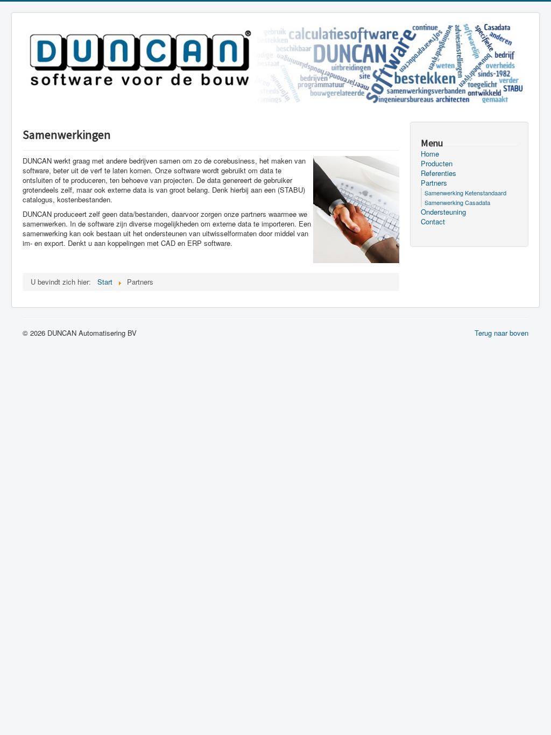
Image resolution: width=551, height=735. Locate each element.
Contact (433, 222)
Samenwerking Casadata (457, 202)
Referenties (438, 173)
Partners (434, 183)
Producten (437, 163)
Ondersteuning (443, 212)
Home (430, 154)
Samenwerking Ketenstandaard (465, 192)
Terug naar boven (501, 333)
